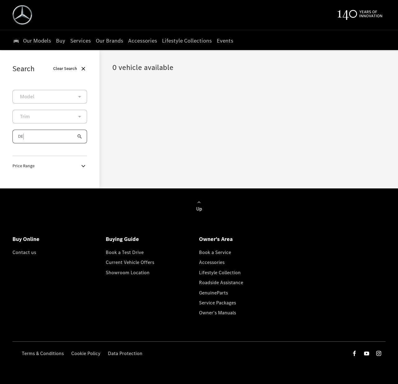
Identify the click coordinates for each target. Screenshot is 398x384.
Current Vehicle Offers (130, 262)
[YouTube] (366, 353)
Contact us (24, 252)
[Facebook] (354, 353)
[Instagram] (378, 353)
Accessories (211, 262)
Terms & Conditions (43, 353)
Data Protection (125, 353)
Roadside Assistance (221, 282)
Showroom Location (128, 272)
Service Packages (217, 302)
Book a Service (215, 252)
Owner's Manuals (217, 312)
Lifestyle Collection (220, 272)
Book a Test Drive (125, 252)
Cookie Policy (85, 353)
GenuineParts (213, 292)
